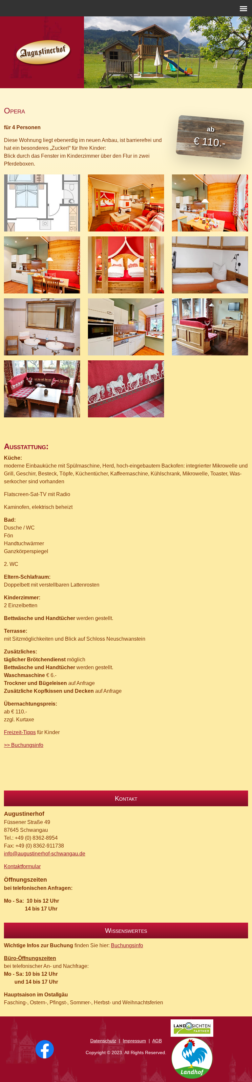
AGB (157, 1040)
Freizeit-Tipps (20, 732)
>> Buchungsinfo (23, 745)
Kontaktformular (22, 866)
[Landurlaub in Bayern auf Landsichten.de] (192, 1028)
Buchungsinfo (127, 945)
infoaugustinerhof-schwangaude (44, 853)
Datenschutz (103, 1040)
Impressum (134, 1040)
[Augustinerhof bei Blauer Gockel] (192, 1058)
